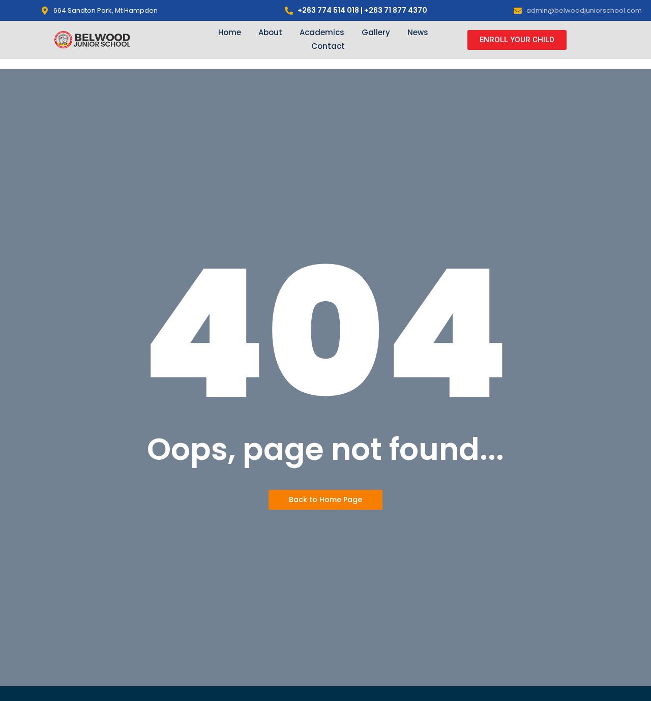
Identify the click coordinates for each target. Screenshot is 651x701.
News (417, 32)
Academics (322, 32)
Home (229, 32)
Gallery (376, 32)
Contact (328, 46)
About (270, 32)
